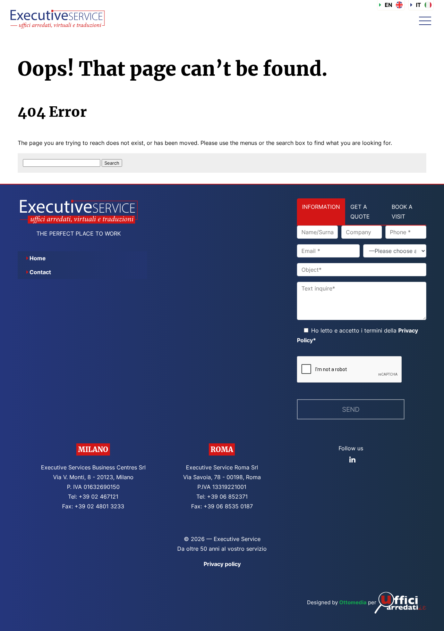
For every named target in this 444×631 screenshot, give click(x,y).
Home (37, 258)
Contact (40, 272)
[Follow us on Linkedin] (352, 460)
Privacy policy (222, 563)
